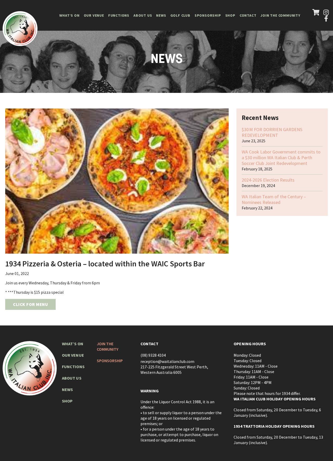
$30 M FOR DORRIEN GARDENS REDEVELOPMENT (272, 132)
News (161, 15)
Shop (230, 15)
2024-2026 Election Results (268, 180)
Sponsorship (208, 15)
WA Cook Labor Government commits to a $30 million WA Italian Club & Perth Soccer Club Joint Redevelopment (281, 157)
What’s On (69, 15)
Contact (248, 15)
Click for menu (30, 304)
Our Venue (94, 15)
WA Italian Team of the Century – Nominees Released (274, 199)
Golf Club (180, 15)
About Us (142, 15)
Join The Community (280, 15)
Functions (118, 15)
